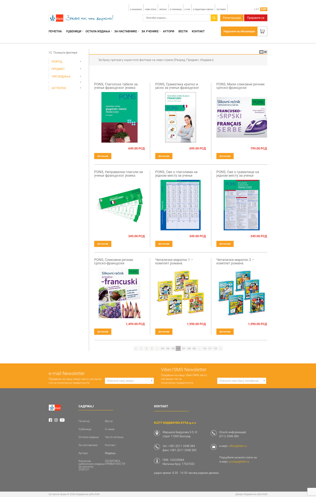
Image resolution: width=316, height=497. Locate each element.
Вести (183, 31)
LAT (256, 9)
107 (183, 348)
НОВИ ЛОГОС (150, 9)
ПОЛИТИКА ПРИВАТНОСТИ (115, 462)
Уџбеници (73, 31)
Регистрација (232, 17)
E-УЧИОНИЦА (176, 9)
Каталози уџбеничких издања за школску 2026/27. (92, 465)
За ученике (150, 31)
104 (167, 348)
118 (215, 348)
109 (194, 348)
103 (162, 348)
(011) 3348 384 (229, 436)
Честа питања (114, 437)
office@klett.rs (238, 446)
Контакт (198, 31)
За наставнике (125, 31)
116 (204, 348)
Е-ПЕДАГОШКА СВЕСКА (203, 9)
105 (173, 348)
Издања (110, 453)
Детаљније (102, 156)
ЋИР (264, 9)
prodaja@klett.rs (239, 461)
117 (210, 348)
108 (188, 348)
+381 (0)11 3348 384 (181, 446)
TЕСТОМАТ (221, 9)
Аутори (168, 31)
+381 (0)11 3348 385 (183, 450)
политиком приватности (73, 382)
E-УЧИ (187, 9)
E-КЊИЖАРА (136, 9)
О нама (109, 429)
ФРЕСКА (163, 9)
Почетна (55, 31)
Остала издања (98, 31)
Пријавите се (255, 17)
